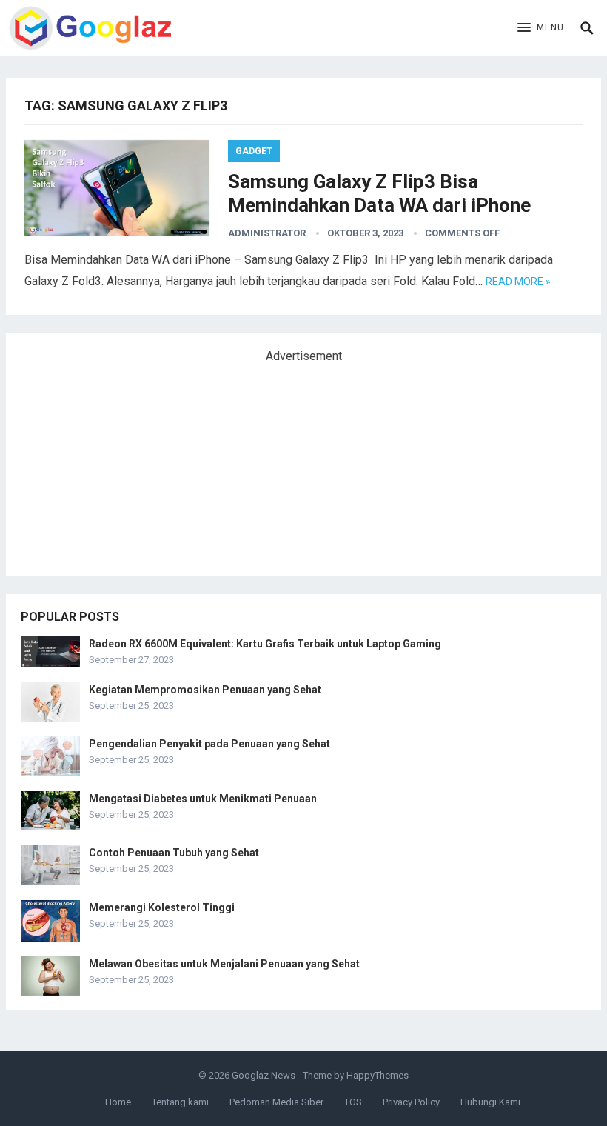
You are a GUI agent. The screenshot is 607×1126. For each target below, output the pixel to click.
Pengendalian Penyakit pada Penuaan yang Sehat (209, 744)
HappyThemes (377, 1075)
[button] (540, 28)
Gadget (253, 151)
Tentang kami (180, 1101)
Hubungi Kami (490, 1101)
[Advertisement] (132, 463)
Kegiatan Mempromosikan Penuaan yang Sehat (205, 690)
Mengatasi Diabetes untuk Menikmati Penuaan (203, 798)
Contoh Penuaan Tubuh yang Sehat (174, 853)
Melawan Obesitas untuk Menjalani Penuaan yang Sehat (224, 964)
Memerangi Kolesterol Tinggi (162, 907)
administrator (267, 233)
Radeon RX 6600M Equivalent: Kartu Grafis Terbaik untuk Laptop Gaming (265, 644)
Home (118, 1101)
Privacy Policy (411, 1101)
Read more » (518, 281)
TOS (353, 1101)
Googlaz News (263, 1075)
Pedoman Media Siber (276, 1101)
